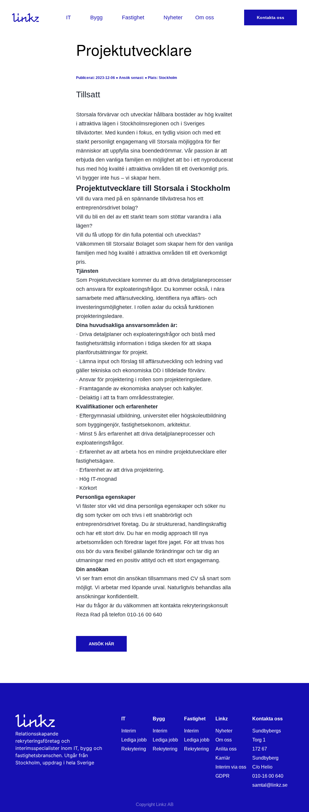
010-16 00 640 (267, 776)
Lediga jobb (134, 739)
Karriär (222, 757)
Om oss (223, 739)
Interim (128, 730)
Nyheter (223, 730)
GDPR (222, 776)
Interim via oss (230, 767)
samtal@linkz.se (270, 785)
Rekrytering (133, 748)
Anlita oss (226, 748)
